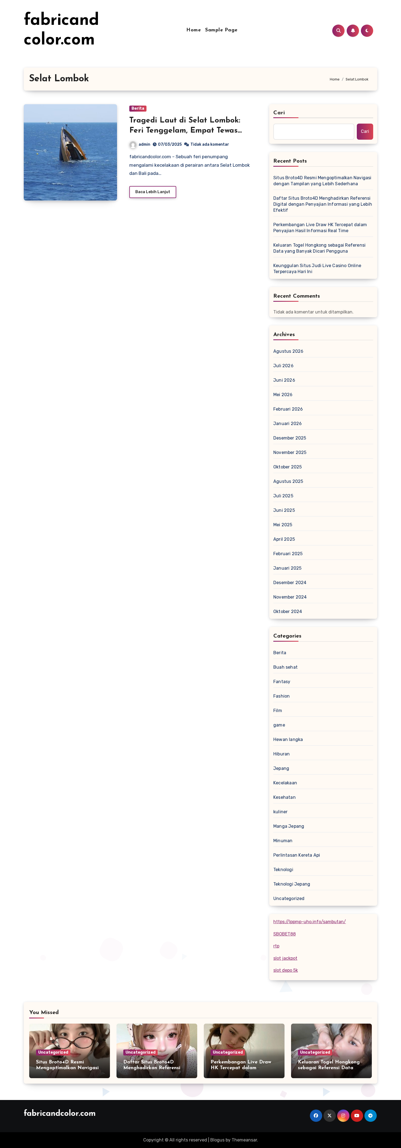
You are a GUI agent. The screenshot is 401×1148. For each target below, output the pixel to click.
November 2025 (290, 452)
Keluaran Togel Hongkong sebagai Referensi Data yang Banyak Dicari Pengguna (319, 248)
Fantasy (281, 681)
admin (144, 144)
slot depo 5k (285, 970)
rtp (276, 946)
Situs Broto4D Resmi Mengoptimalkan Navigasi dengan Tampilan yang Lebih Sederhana (322, 180)
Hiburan (281, 754)
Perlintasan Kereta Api (296, 855)
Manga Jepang (288, 826)
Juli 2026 (283, 365)
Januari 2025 (287, 568)
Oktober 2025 (287, 467)
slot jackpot (285, 958)
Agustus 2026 (288, 351)
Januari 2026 (287, 423)
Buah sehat (285, 667)
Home (193, 30)
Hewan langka (288, 739)
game (279, 725)
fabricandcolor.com (60, 1114)
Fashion (281, 696)
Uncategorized (289, 898)
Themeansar (244, 1140)
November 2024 (290, 597)
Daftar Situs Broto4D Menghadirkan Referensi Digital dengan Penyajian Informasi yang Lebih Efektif (322, 204)
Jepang (281, 768)
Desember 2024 (290, 582)
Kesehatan (284, 797)
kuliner (280, 811)
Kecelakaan (285, 782)
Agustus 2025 (288, 481)
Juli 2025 (283, 495)
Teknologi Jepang (291, 884)
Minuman (282, 840)
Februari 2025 (288, 553)
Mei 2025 (282, 524)
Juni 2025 (284, 510)
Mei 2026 (283, 394)
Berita (137, 108)
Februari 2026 (288, 409)
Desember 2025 (289, 438)
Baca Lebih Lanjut (152, 192)
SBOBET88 (284, 934)
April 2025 (284, 539)
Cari (279, 113)
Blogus (217, 1140)
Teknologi (283, 869)
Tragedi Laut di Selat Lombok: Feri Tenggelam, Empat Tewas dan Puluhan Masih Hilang (184, 130)
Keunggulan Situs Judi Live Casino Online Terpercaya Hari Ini (317, 268)
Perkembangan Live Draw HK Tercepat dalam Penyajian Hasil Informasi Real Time (320, 227)
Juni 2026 (284, 380)
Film (277, 710)
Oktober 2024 (287, 611)
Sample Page (221, 30)
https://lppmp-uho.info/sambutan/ (309, 921)
